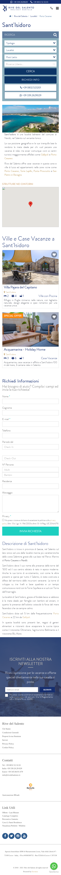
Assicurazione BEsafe (11, 795)
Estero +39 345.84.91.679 (12, 772)
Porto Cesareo (11, 171)
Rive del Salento (21, 16)
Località (33, 16)
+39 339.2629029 (20, 2)
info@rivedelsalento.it (11, 775)
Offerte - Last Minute (10, 812)
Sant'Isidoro (11, 292)
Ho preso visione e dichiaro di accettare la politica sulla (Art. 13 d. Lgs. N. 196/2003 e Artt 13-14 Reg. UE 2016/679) (30, 522)
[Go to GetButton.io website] (54, 872)
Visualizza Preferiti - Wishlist (13, 826)
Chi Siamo (6, 729)
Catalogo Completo (10, 816)
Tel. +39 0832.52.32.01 (11, 765)
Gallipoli (44, 154)
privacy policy (18, 696)
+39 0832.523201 (31, 87)
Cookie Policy (8, 747)
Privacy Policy (8, 744)
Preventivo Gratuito (10, 819)
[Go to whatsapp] (54, 866)
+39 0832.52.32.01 (40, 2)
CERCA (30, 71)
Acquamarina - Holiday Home (24, 349)
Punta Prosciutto (41, 171)
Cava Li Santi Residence (12, 822)
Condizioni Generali (10, 732)
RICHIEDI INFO (30, 80)
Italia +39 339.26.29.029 (12, 768)
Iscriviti (47, 689)
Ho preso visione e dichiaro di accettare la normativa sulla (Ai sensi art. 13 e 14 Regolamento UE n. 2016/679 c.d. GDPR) (31, 697)
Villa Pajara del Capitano (20, 287)
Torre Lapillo (26, 171)
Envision (35, 871)
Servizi (5, 740)
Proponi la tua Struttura (11, 736)
